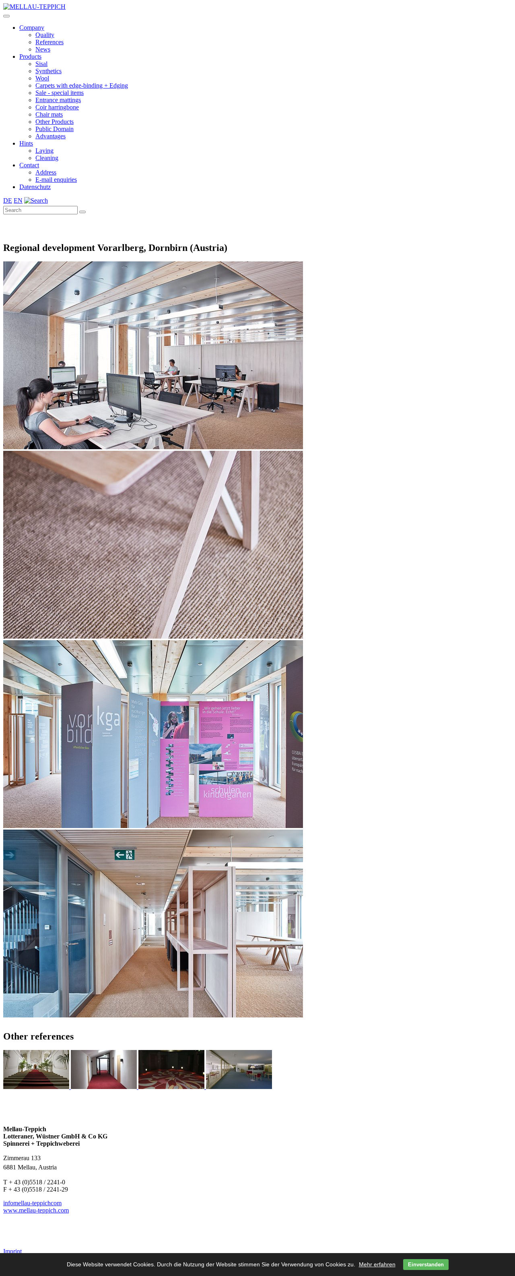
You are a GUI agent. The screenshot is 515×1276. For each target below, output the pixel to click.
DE (7, 200)
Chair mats (49, 114)
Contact (29, 165)
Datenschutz (35, 186)
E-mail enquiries (56, 179)
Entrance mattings (58, 100)
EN (18, 200)
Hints (26, 143)
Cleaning (46, 157)
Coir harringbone (57, 107)
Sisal (41, 63)
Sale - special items (59, 92)
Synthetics (48, 71)
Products (30, 56)
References (49, 42)
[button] (6, 16)
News (42, 49)
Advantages (50, 136)
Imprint (12, 1251)
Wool (42, 78)
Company (31, 27)
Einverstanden (426, 1265)
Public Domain (54, 128)
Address (45, 172)
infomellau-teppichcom (32, 1203)
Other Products (54, 121)
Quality (44, 34)
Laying (44, 150)
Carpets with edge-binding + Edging (81, 85)
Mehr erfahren (377, 1264)
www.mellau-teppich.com (36, 1210)
